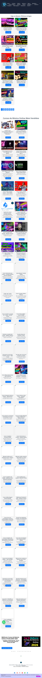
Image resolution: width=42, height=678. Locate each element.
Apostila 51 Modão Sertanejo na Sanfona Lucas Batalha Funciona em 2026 (7, 99)
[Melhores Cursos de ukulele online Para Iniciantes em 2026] (21, 79)
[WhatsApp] (3, 622)
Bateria (4, 4)
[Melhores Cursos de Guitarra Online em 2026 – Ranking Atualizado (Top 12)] (21, 26)
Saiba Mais (22, 137)
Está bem (38, 676)
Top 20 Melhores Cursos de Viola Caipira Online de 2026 (7, 46)
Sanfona (36, 4)
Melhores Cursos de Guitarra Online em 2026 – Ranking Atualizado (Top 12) (21, 29)
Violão (18, 3)
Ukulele (18, 4)
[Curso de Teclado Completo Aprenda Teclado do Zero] (7, 26)
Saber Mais (8, 239)
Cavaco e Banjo (12, 4)
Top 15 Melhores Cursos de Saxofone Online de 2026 (21, 46)
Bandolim (34, 3)
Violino (23, 4)
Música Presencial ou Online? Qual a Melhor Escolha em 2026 (21, 64)
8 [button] (22, 651)
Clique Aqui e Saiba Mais (7, 648)
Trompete (9, 5)
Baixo (29, 3)
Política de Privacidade (17, 666)
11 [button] (27, 651)
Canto (8, 3)
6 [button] (19, 651)
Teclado (13, 3)
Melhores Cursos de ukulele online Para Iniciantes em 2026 (21, 81)
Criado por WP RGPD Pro (8, 676)
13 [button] (30, 651)
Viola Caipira (16, 5)
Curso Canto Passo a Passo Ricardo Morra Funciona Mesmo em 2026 (7, 64)
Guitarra (24, 3)
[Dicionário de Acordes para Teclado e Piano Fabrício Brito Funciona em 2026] (7, 79)
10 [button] (25, 651)
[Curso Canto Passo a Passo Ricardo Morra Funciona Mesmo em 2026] (7, 61)
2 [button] (13, 651)
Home (4, 3)
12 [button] (28, 651)
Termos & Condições (25, 666)
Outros (28, 5)
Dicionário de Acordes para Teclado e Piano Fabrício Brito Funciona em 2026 (7, 82)
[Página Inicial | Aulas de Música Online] (21, 664)
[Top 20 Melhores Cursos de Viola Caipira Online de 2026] (7, 44)
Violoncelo (23, 5)
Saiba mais (8, 137)
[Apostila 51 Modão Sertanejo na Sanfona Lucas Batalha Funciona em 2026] (7, 97)
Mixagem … (29, 4)
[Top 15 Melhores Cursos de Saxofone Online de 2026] (21, 44)
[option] (21, 643)
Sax (4, 5)
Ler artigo (8, 32)
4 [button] (16, 651)
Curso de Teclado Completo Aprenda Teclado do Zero (7, 29)
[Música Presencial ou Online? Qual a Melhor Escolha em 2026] (21, 61)
